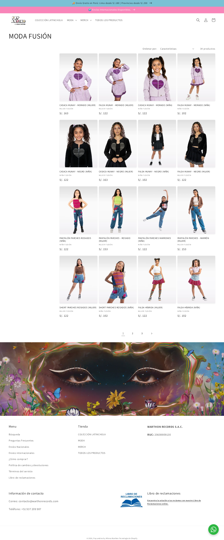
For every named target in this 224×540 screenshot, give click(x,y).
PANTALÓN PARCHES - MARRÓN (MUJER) (193, 240)
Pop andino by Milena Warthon (106, 538)
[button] (71, 20)
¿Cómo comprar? (18, 459)
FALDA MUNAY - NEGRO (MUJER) (193, 171)
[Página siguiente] (151, 333)
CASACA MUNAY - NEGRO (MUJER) (116, 171)
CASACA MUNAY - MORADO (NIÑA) (155, 105)
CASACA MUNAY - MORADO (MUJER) (77, 105)
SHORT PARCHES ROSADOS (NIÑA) (116, 307)
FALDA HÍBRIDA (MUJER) (150, 307)
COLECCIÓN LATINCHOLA (92, 434)
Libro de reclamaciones (22, 477)
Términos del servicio (21, 471)
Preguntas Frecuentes (21, 440)
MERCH (82, 446)
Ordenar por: (150, 48)
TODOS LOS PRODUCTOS (91, 453)
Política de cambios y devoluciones (28, 465)
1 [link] (123, 333)
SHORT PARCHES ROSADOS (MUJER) (77, 307)
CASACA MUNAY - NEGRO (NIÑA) (75, 171)
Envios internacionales (21, 453)
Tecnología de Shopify (128, 538)
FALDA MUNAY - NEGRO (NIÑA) (153, 171)
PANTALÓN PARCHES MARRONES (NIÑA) (154, 240)
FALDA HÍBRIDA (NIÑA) (188, 307)
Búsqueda (14, 434)
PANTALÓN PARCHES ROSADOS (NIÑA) (75, 240)
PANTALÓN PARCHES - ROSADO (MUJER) (115, 240)
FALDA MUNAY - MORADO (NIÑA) (193, 105)
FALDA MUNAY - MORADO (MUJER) (116, 105)
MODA (81, 440)
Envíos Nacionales (19, 446)
